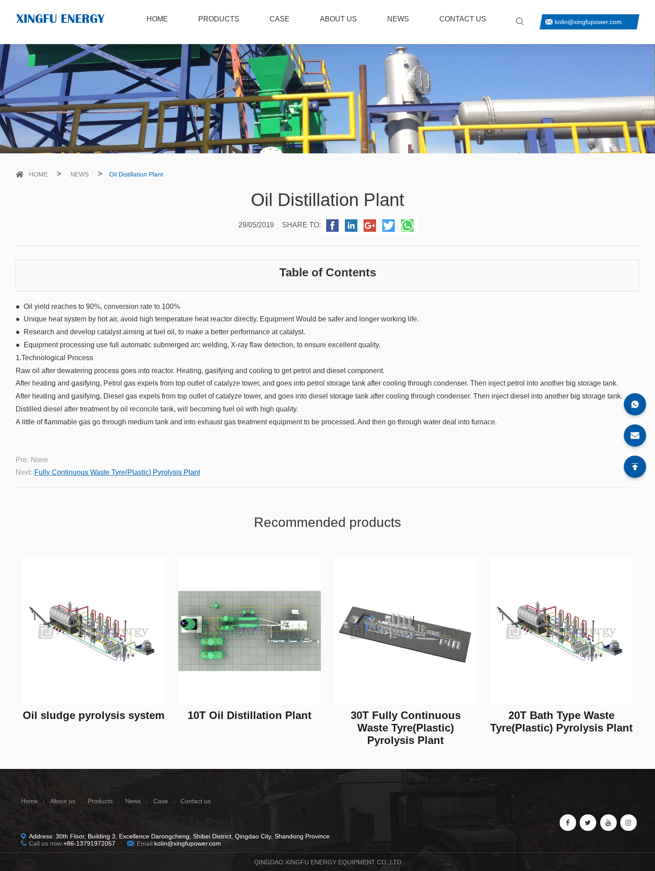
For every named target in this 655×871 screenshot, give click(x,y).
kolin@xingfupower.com (588, 21)
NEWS (398, 19)
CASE (280, 19)
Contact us (195, 801)
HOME (157, 19)
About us (62, 801)
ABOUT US (338, 19)
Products (100, 801)
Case (160, 801)
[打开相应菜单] (60, 29)
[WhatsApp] (635, 404)
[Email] (635, 435)
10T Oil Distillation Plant (249, 715)
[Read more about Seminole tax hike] (520, 21)
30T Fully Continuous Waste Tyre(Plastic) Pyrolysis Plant (406, 727)
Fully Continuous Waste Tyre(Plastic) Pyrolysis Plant (117, 472)
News (133, 801)
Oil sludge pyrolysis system (93, 715)
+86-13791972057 (89, 843)
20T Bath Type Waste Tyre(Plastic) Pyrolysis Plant (561, 721)
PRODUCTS (218, 19)
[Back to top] (635, 467)
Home (29, 801)
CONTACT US (462, 19)
